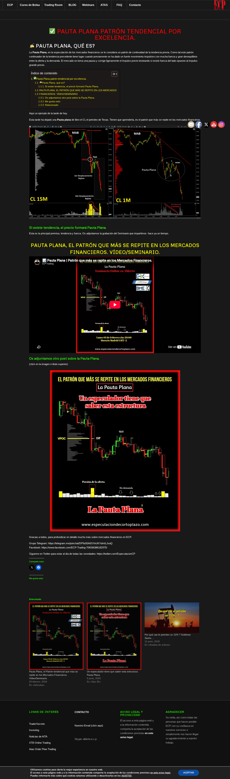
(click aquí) (97, 725)
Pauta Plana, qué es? (54, 82)
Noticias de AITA (38, 736)
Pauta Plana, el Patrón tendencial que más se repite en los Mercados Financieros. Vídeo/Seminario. (53, 675)
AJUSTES (126, 775)
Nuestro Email (82, 725)
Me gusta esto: (53, 101)
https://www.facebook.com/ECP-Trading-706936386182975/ (74, 547)
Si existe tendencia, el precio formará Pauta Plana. (72, 86)
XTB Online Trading (40, 742)
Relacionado (51, 105)
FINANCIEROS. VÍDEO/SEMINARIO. (58, 94)
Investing (34, 730)
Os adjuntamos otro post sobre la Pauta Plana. (70, 98)
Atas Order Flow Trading (42, 749)
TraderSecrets (37, 723)
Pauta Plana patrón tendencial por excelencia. (61, 78)
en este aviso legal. (160, 772)
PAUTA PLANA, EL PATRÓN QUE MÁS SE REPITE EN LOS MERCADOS (78, 90)
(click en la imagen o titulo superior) (48, 364)
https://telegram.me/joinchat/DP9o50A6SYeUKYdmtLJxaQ (80, 543)
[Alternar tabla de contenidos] (113, 74)
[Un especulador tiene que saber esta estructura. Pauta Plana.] (114, 636)
